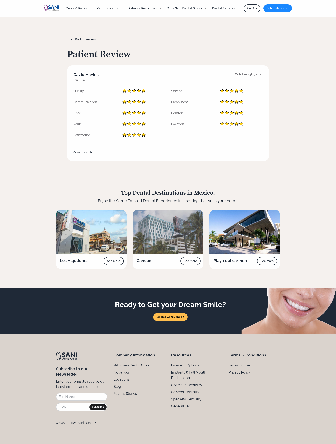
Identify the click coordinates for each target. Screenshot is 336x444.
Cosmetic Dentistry (186, 385)
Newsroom (122, 372)
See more (113, 261)
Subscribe (98, 406)
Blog (117, 386)
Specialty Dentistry (186, 399)
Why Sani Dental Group (132, 365)
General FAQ (181, 406)
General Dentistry (185, 392)
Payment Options (185, 365)
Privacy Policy (240, 372)
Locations (122, 379)
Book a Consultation (170, 317)
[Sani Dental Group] (52, 8)
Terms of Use (239, 365)
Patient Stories (125, 393)
